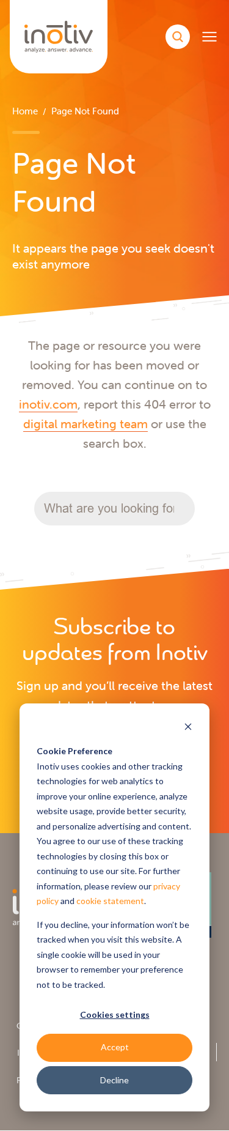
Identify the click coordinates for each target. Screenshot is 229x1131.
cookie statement (110, 901)
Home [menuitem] (25, 111)
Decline (114, 1080)
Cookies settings (115, 1014)
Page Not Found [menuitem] (85, 111)
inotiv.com (48, 404)
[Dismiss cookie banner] (188, 728)
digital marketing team (85, 423)
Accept (115, 1047)
